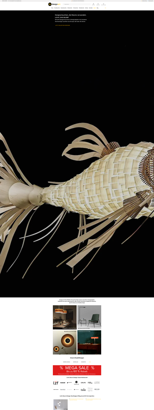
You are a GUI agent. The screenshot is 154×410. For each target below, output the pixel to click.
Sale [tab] (90, 361)
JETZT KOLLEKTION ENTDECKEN (62, 25)
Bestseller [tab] (75, 361)
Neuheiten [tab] (83, 361)
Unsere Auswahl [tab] (66, 361)
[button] (104, 8)
